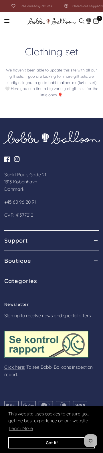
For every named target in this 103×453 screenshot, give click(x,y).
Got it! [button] (52, 442)
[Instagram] (18, 159)
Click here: (14, 367)
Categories (20, 281)
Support (16, 240)
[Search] (81, 21)
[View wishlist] (88, 21)
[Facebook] (8, 159)
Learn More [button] (21, 428)
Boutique (17, 261)
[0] (96, 21)
